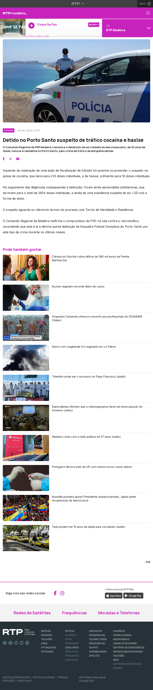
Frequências (74, 613)
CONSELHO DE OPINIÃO (125, 643)
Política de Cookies (44, 677)
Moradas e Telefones (119, 613)
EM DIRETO (70, 635)
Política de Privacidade (16, 677)
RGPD (116, 659)
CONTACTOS (95, 631)
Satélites (94, 655)
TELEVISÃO (46, 639)
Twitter (10, 643)
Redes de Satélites (32, 613)
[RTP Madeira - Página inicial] (13, 13)
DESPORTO (46, 635)
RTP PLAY (69, 631)
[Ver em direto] (13, 28)
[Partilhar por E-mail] (17, 159)
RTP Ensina (47, 651)
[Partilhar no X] (10, 159)
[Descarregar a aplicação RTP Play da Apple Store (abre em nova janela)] (114, 595)
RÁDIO (44, 643)
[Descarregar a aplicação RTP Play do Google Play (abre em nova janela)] (133, 595)
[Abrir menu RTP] (76, 3)
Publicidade (24, 680)
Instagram (16, 643)
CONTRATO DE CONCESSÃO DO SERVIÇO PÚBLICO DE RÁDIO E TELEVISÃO (128, 651)
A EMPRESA (119, 631)
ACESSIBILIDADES (98, 651)
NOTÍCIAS (46, 631)
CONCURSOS (72, 647)
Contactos (71, 659)
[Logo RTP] (19, 632)
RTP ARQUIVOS (48, 647)
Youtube (22, 643)
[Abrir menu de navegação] (149, 13)
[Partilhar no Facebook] (4, 159)
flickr (27, 643)
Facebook (5, 643)
